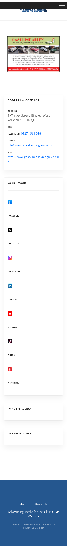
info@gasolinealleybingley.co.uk (30, 145)
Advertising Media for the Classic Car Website (33, 514)
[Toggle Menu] (62, 5)
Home (24, 504)
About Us (40, 504)
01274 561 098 (31, 133)
